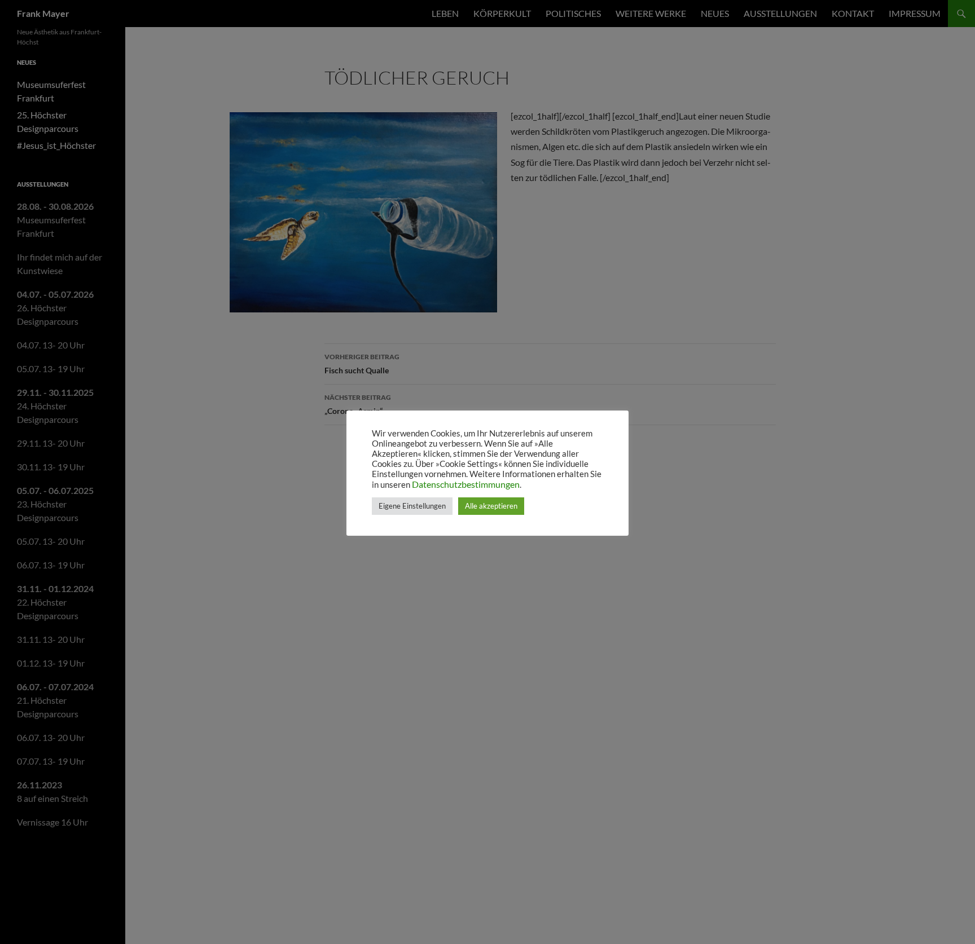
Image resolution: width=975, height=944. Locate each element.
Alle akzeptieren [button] (491, 505)
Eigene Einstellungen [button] (412, 505)
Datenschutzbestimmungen (466, 484)
